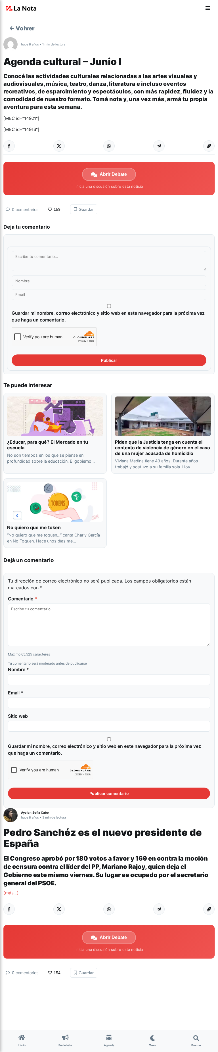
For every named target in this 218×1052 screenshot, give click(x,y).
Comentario (22, 599)
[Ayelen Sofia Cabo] (12, 815)
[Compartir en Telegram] (159, 146)
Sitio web (18, 716)
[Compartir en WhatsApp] (109, 146)
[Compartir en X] (59, 146)
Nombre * (18, 669)
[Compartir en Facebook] (9, 146)
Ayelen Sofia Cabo (35, 813)
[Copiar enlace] (209, 146)
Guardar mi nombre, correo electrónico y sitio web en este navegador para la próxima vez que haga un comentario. (108, 316)
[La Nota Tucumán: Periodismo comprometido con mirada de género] (21, 8)
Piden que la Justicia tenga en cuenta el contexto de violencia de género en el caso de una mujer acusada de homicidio (162, 447)
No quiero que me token (34, 527)
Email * (15, 693)
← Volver (22, 28)
